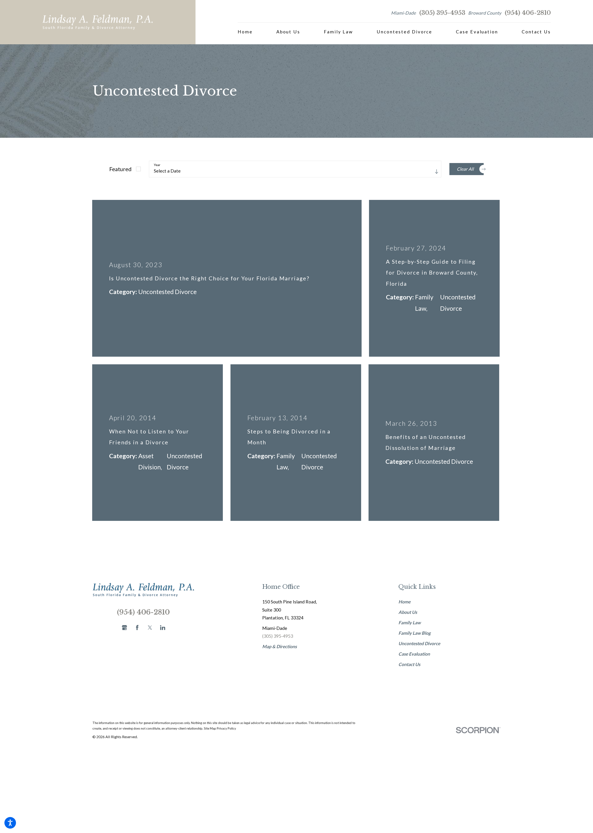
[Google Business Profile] (124, 538)
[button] (10, 823)
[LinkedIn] (162, 538)
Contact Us (409, 575)
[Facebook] (137, 538)
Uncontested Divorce (419, 554)
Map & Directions (279, 557)
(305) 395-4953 (442, 12)
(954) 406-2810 (528, 12)
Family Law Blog (414, 543)
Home (404, 512)
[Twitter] (150, 538)
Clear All (465, 169)
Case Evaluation (414, 564)
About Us (407, 522)
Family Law (409, 533)
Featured (120, 169)
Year (157, 165)
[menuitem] (245, 32)
